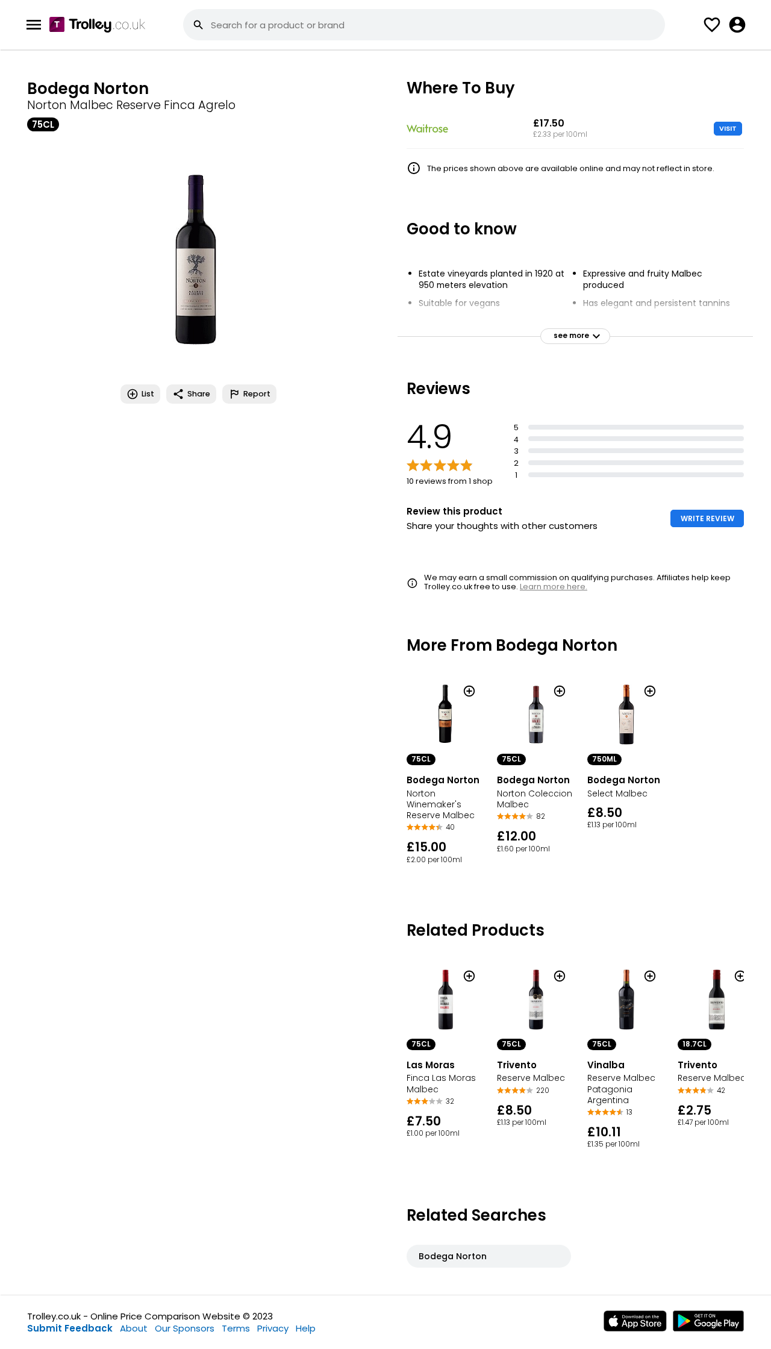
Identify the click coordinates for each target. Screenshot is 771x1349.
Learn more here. (553, 586)
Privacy (273, 1328)
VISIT (728, 128)
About (134, 1328)
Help (306, 1328)
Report (256, 393)
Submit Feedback (70, 1328)
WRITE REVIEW (707, 518)
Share (198, 393)
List (148, 393)
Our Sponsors (184, 1328)
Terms (236, 1328)
